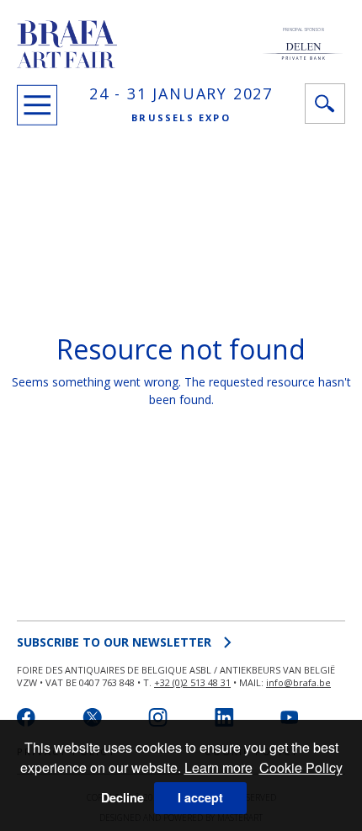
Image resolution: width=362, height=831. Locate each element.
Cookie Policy (301, 767)
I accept (200, 797)
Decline (122, 797)
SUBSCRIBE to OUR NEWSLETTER (114, 642)
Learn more (218, 767)
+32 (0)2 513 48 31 (192, 682)
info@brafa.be (298, 682)
